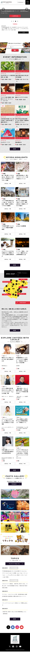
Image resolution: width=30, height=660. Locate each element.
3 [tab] (15, 21)
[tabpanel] (15, 12)
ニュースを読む (22, 32)
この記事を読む (15, 14)
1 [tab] (11, 21)
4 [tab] (17, 21)
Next (26, 9)
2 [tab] (13, 21)
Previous (3, 9)
